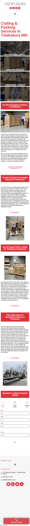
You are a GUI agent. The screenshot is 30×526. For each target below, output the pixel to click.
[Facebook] (11, 8)
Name (2, 410)
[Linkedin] (13, 8)
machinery (20, 197)
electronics (4, 199)
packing (3, 143)
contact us (10, 161)
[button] (15, 13)
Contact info (3, 406)
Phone (2, 432)
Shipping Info (27, 406)
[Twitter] (16, 8)
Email (2, 423)
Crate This (4, 134)
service (8, 187)
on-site (12, 153)
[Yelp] (19, 8)
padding (3, 196)
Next (14, 442)
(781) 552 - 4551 (3, 525)
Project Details (15, 406)
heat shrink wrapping (18, 194)
